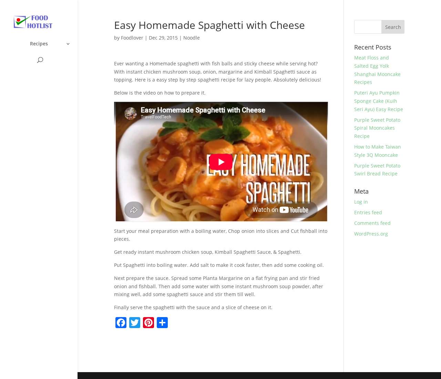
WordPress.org (371, 233)
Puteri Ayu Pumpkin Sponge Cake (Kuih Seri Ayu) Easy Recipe (378, 100)
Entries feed (368, 212)
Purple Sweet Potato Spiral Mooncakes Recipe (377, 128)
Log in (361, 201)
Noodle (191, 37)
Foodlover (132, 37)
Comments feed (372, 223)
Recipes (39, 44)
